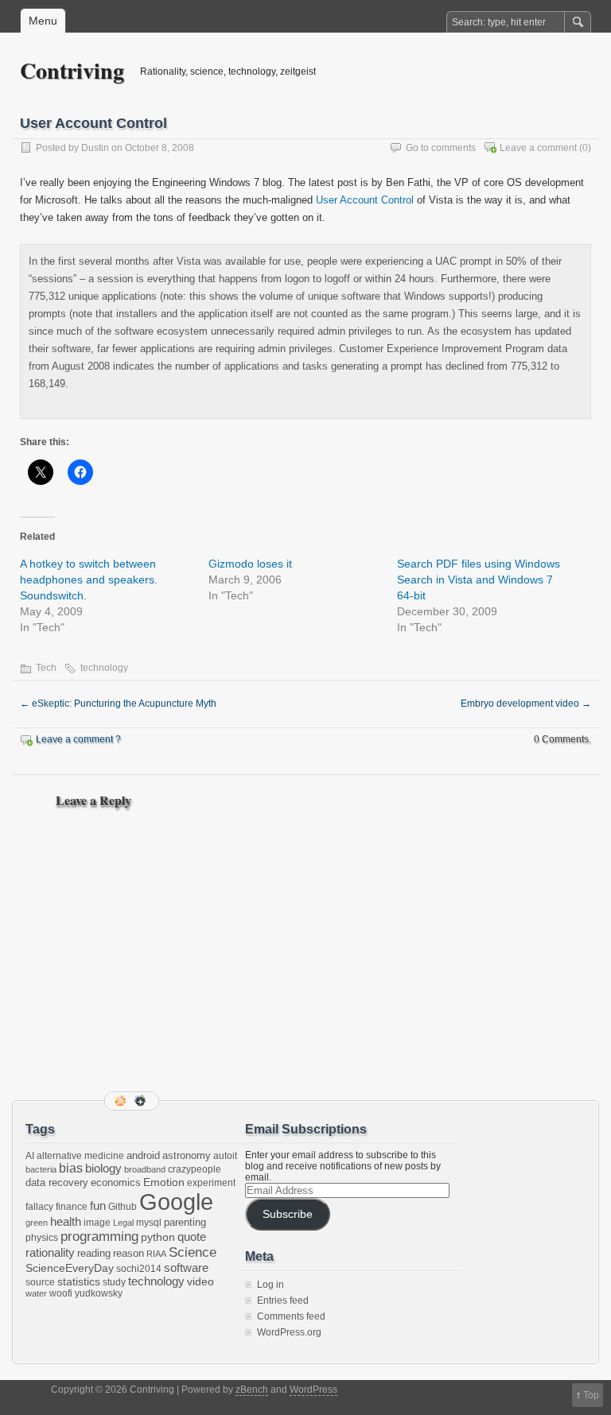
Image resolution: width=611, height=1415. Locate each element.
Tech (46, 667)
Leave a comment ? (78, 739)
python (158, 1237)
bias (71, 1168)
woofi (60, 1293)
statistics (78, 1281)
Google (176, 1201)
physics (41, 1237)
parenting (185, 1222)
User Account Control (365, 200)
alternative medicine (80, 1155)
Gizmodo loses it (250, 563)
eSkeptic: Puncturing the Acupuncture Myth (118, 703)
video (200, 1281)
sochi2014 (139, 1268)
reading (94, 1253)
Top (591, 1395)
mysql (149, 1222)
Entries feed (283, 1300)
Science (192, 1252)
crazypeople (194, 1169)
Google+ (142, 1101)
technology (104, 667)
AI (29, 1155)
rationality (50, 1252)
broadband (144, 1169)
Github (122, 1206)
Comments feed (291, 1316)
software (186, 1267)
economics (116, 1182)
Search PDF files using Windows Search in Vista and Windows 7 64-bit (478, 579)
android (143, 1155)
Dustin (95, 147)
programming (99, 1236)
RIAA (156, 1253)
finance (72, 1206)
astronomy (186, 1155)
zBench (251, 1389)
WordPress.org (289, 1332)
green (36, 1222)
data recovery (56, 1182)
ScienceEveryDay (69, 1268)
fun (98, 1206)
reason (128, 1253)
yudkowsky (99, 1293)
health (65, 1221)
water (36, 1293)
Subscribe (288, 1214)
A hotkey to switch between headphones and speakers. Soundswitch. (89, 579)
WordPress (313, 1389)
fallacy (39, 1206)
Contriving (72, 70)
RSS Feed (122, 1101)
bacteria (40, 1169)
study (114, 1282)
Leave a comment (538, 147)
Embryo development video (526, 703)
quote (191, 1237)
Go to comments (441, 147)
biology (103, 1168)
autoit (225, 1155)
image (97, 1222)
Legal (123, 1222)
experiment (211, 1182)
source (40, 1282)
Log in (270, 1284)
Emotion (164, 1182)
